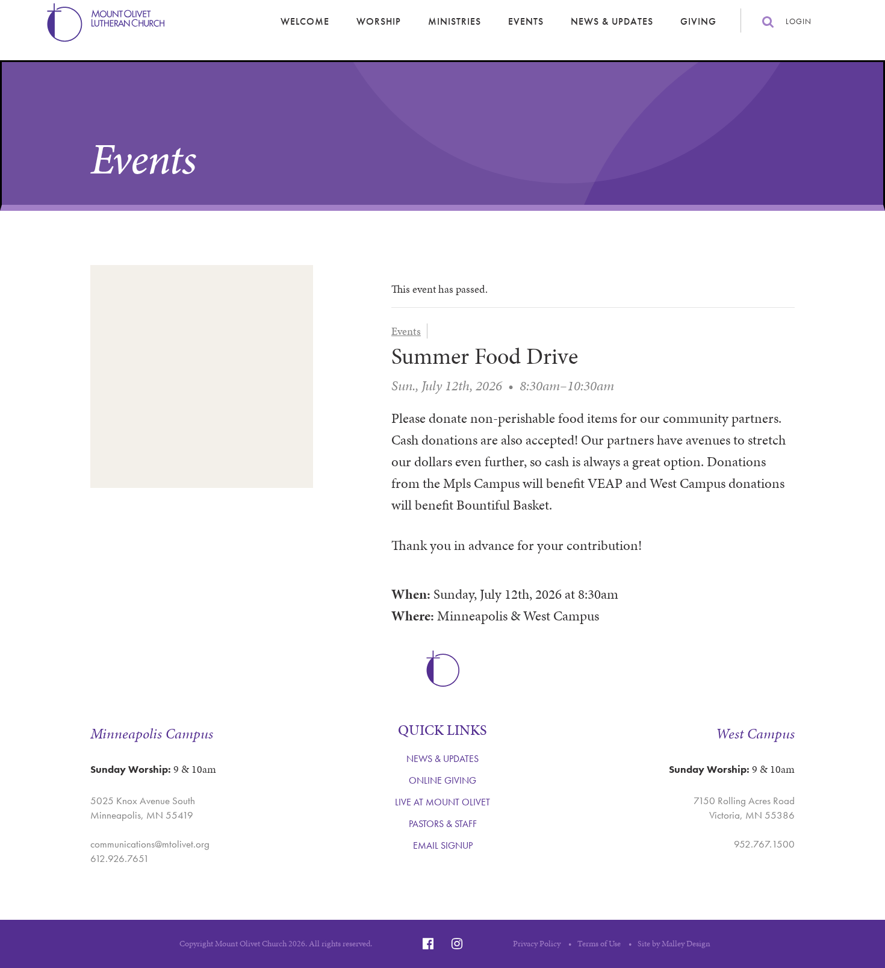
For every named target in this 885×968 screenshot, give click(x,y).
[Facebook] (428, 944)
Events (526, 21)
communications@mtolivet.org (150, 844)
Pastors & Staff (443, 823)
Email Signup (443, 845)
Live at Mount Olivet (442, 802)
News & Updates (612, 21)
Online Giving (442, 780)
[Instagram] (457, 944)
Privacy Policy (536, 943)
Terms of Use (599, 943)
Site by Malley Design (674, 943)
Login (799, 21)
